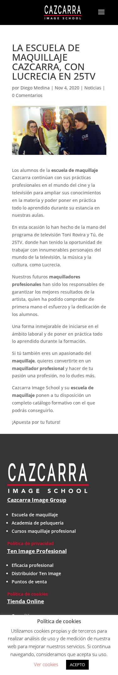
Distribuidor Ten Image (36, 573)
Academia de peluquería (38, 523)
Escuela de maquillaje (35, 515)
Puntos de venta (29, 582)
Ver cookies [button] (46, 664)
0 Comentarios (27, 95)
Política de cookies (27, 594)
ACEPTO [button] (77, 664)
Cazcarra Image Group (36, 499)
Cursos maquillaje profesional (44, 531)
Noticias (92, 88)
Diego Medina (35, 88)
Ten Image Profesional (37, 551)
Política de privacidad (30, 543)
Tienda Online (25, 601)
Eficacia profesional (32, 565)
